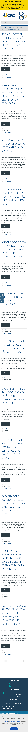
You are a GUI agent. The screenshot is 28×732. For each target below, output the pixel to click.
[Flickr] (4, 708)
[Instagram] (6, 706)
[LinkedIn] (10, 706)
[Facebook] (14, 706)
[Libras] (2, 294)
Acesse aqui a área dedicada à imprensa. (14, 703)
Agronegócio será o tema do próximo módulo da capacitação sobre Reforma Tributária (13, 249)
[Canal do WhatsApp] (8, 708)
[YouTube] (3, 706)
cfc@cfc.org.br (15, 685)
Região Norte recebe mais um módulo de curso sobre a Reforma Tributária (13, 41)
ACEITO (14, 728)
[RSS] (12, 708)
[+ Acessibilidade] (2, 301)
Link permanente (7, 77)
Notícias (5, 74)
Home (2, 29)
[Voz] (2, 298)
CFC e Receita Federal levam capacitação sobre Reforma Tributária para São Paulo (13, 396)
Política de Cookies (15, 721)
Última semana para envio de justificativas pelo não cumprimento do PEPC (13, 196)
